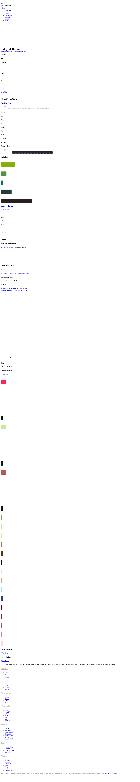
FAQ (6, 769)
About (4, 756)
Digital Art (8, 712)
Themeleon (8, 749)
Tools (6, 20)
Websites (7, 737)
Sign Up (3, 3)
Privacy (7, 765)
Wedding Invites (9, 739)
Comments (3, 81)
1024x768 (16, 290)
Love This (4, 92)
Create (3, 9)
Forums (7, 697)
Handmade (8, 730)
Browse (7, 13)
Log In (3, 1)
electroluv (7, 103)
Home (6, 715)
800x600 (9, 290)
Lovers (7, 700)
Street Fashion (9, 735)
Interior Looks (9, 732)
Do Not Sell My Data (110, 773)
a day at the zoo (7, 206)
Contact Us (8, 763)
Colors (7, 672)
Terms (6, 767)
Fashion (7, 714)
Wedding (7, 720)
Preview (19, 288)
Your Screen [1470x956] (8, 288)
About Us (7, 762)
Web (6, 719)
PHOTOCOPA (9, 750)
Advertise (7, 760)
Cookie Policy (9, 770)
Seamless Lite (9, 747)
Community (8, 15)
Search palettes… (6, 5)
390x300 (3, 290)
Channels (7, 17)
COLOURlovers (6, 10)
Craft (6, 710)
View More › (5, 374)
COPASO (8, 752)
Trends (7, 19)
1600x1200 (23, 290)
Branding (7, 728)
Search (3, 7)
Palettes (7, 674)
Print (6, 717)
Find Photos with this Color (18, 51)
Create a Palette (5, 51)
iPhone (24, 288)
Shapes (7, 677)
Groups (7, 699)
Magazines (8, 734)
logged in (11, 247)
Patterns (7, 676)
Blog (6, 702)
